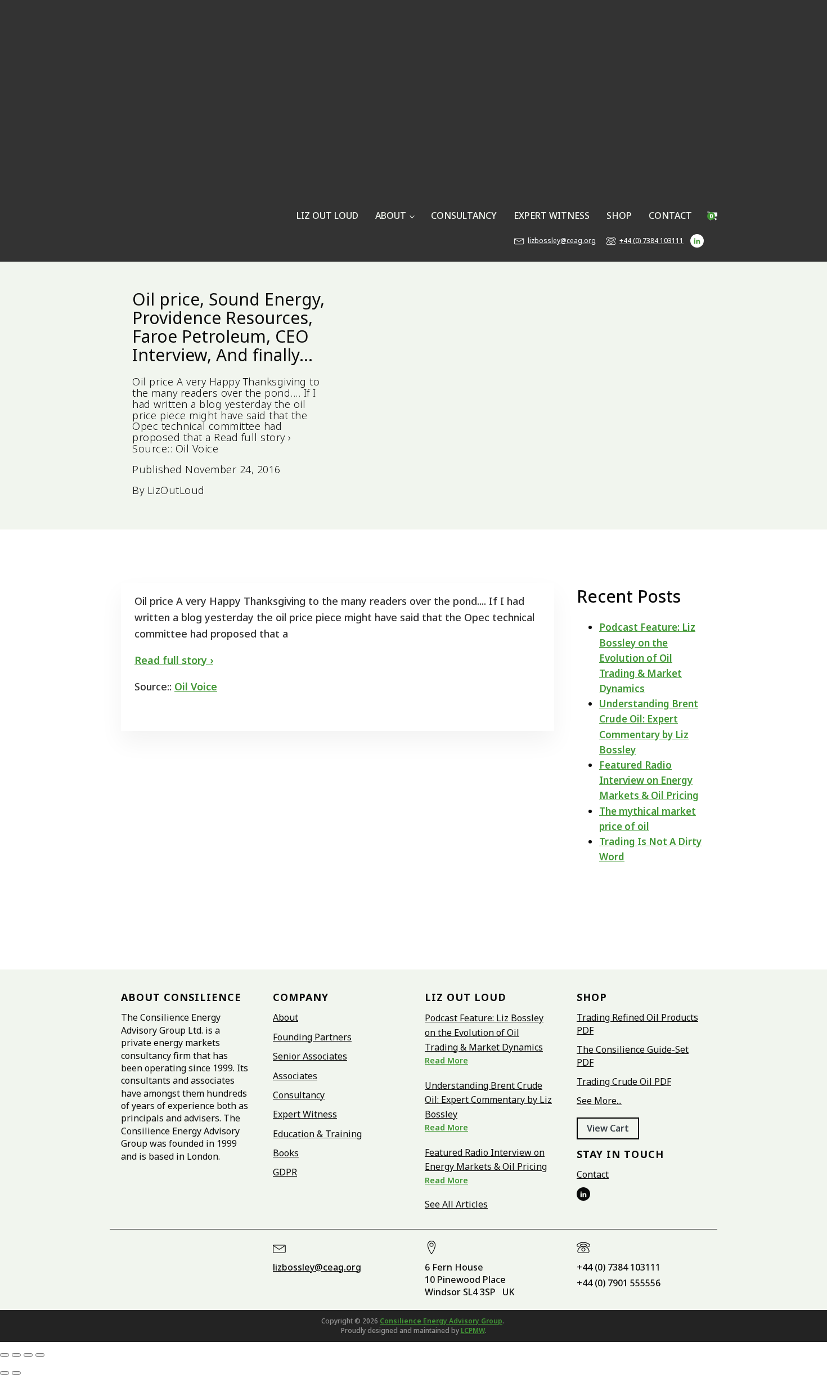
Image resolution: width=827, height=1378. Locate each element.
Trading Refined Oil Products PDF (637, 1023)
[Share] (28, 1355)
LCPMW (473, 1330)
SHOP (619, 215)
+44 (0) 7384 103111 (651, 240)
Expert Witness (305, 1114)
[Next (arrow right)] (16, 1373)
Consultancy (299, 1095)
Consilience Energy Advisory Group (441, 1321)
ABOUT (390, 215)
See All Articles (456, 1204)
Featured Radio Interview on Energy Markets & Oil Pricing (649, 780)
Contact (593, 1174)
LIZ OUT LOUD (327, 215)
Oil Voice (195, 686)
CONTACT (670, 215)
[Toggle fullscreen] (16, 1355)
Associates (295, 1076)
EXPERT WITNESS (552, 215)
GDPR (285, 1172)
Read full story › (173, 660)
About (285, 1017)
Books (286, 1153)
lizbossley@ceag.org (562, 240)
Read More (446, 1060)
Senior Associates (310, 1056)
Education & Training (317, 1134)
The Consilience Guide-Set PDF (633, 1055)
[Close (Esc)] (39, 1355)
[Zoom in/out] (4, 1355)
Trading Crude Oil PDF (624, 1081)
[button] (608, 1128)
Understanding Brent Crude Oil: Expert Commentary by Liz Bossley (488, 1099)
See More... (599, 1100)
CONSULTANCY (464, 215)
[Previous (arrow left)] (4, 1373)
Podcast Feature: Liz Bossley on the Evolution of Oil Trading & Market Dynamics (647, 658)
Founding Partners (312, 1037)
